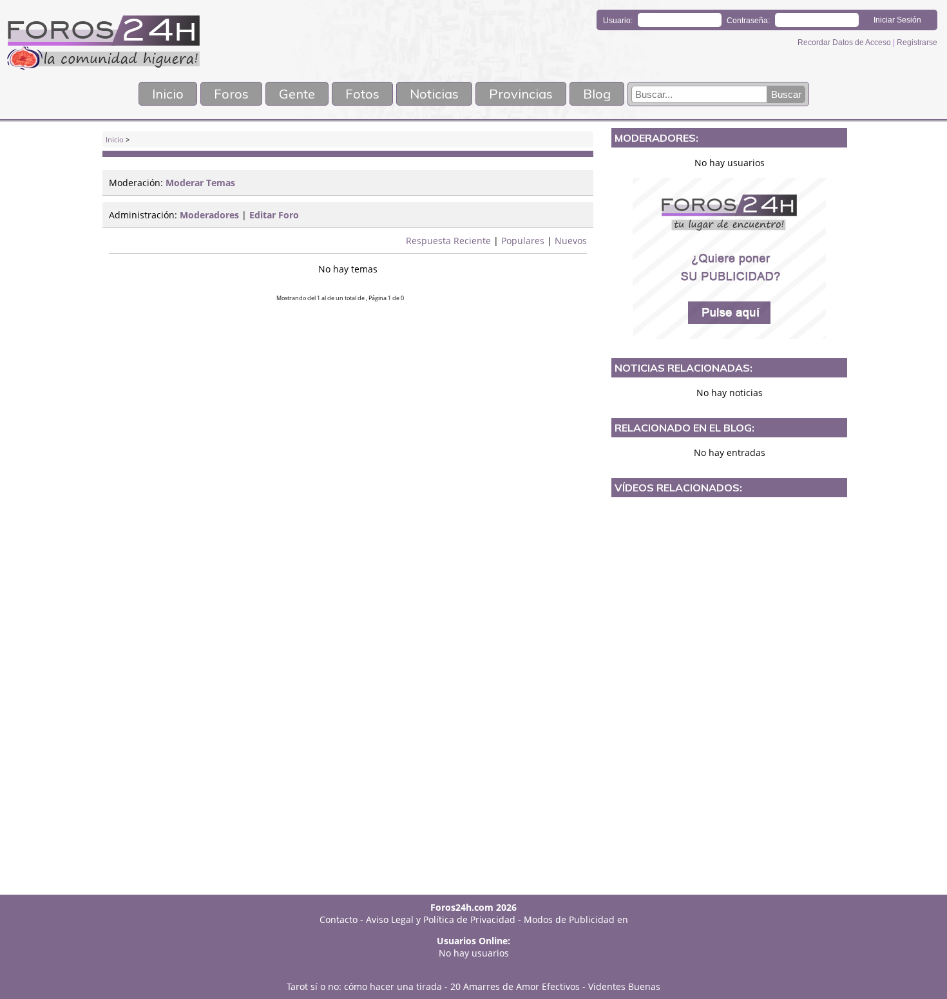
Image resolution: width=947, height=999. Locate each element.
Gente (297, 94)
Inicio (168, 94)
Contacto (339, 919)
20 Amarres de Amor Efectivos (515, 986)
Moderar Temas (200, 182)
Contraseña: (748, 20)
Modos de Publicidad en (576, 919)
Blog (597, 94)
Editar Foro (274, 215)
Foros (231, 94)
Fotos (362, 94)
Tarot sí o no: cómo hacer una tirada (364, 986)
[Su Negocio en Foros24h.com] (729, 258)
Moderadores (209, 215)
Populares (522, 240)
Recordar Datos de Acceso (845, 42)
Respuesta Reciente (448, 240)
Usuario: (618, 20)
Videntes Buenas (624, 986)
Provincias (521, 94)
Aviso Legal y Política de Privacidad (440, 919)
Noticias (434, 94)
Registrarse (917, 42)
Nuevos (571, 240)
